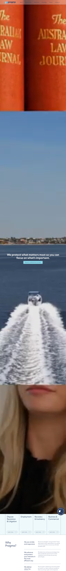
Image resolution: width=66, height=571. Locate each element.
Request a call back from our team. (33, 262)
